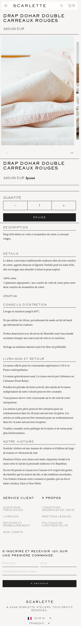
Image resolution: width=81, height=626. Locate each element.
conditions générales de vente (58, 509)
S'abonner (40, 583)
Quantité (12, 198)
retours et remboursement (16, 524)
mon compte (13, 532)
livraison (11, 517)
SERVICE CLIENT (18, 498)
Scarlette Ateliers (35, 607)
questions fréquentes (13, 509)
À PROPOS (51, 498)
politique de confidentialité (55, 524)
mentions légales (56, 517)
